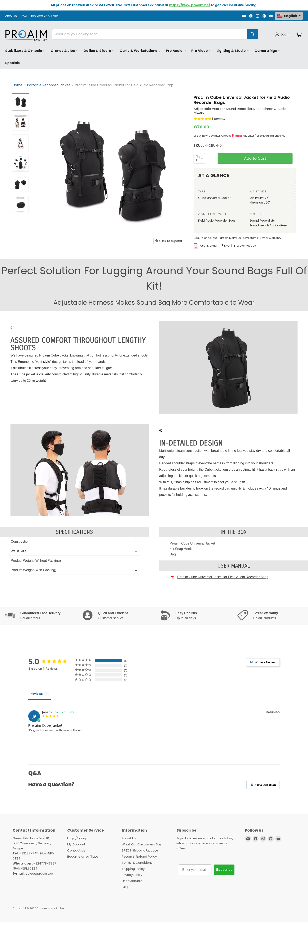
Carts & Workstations (139, 50)
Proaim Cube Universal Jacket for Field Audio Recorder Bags (222, 577)
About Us (11, 15)
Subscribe (224, 869)
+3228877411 (25, 853)
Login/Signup (77, 838)
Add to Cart (255, 158)
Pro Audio (174, 50)
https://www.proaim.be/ (189, 5)
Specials (13, 62)
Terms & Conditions (137, 862)
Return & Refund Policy (139, 856)
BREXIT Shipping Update (140, 850)
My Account (76, 844)
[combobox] (149, 34)
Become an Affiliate (44, 15)
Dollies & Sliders (98, 50)
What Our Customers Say (142, 844)
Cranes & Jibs (63, 50)
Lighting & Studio (232, 50)
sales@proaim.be (33, 873)
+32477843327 (34, 863)
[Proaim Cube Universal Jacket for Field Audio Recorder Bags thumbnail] (20, 102)
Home (17, 85)
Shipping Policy (133, 868)
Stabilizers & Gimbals (24, 50)
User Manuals (132, 881)
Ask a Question (265, 785)
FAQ (24, 15)
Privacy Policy (132, 874)
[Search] (252, 34)
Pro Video (200, 50)
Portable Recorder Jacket (48, 85)
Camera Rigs (266, 50)
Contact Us (76, 850)
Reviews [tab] (36, 694)
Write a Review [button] (265, 662)
